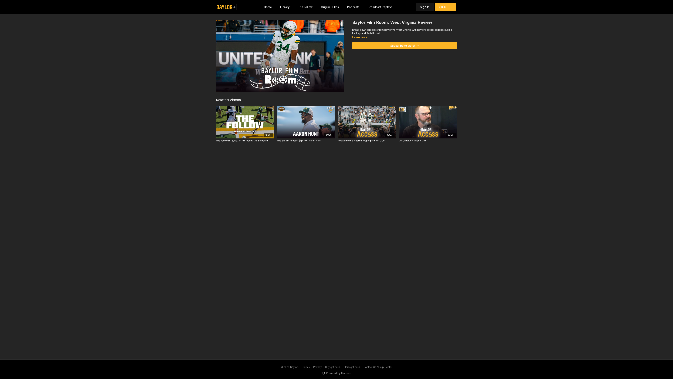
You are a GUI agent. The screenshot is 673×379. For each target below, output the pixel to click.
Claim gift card (352, 366)
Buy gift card (332, 366)
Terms (306, 366)
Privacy (317, 366)
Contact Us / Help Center (377, 366)
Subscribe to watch (403, 45)
